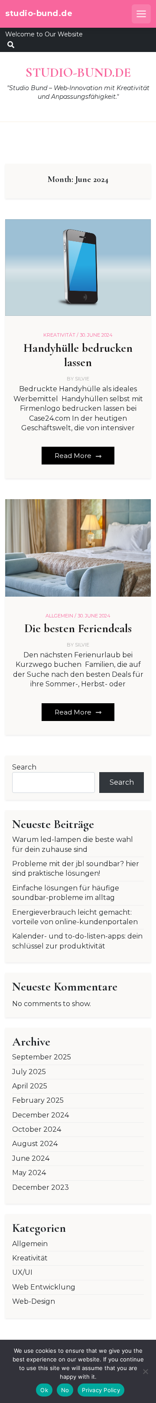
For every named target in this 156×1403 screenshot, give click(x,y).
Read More (74, 455)
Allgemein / (61, 616)
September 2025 (41, 1057)
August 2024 (35, 1144)
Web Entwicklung (43, 1287)
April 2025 (29, 1086)
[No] (145, 1371)
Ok (44, 1390)
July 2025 (29, 1072)
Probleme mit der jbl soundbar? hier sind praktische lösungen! (75, 868)
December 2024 (40, 1115)
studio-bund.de (38, 13)
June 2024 (30, 1158)
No (65, 1390)
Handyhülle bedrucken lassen (78, 355)
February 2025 (38, 1100)
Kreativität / (60, 335)
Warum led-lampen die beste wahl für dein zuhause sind (72, 844)
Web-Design (33, 1301)
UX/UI (22, 1272)
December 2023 (40, 1187)
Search (24, 767)
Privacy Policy (101, 1390)
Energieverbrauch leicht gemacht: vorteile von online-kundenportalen (75, 917)
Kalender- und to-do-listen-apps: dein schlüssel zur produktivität (77, 941)
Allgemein (30, 1244)
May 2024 (29, 1173)
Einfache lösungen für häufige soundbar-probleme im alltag (65, 893)
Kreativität (30, 1258)
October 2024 (36, 1129)
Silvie (82, 379)
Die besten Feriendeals (78, 628)
